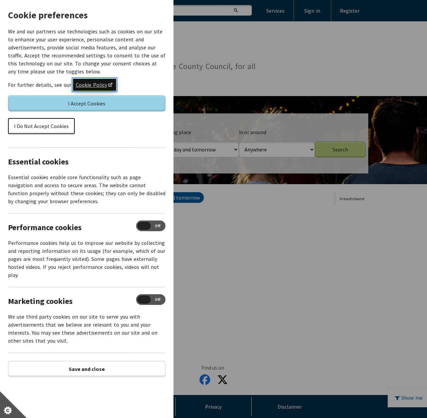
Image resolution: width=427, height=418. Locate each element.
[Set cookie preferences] (13, 404)
